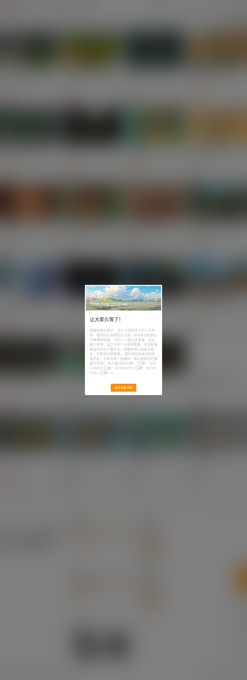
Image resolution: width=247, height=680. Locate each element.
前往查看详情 (123, 388)
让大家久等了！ (107, 320)
